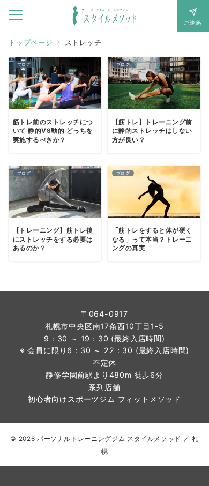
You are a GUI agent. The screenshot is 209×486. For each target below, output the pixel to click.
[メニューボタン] (16, 15)
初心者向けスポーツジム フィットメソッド (104, 398)
